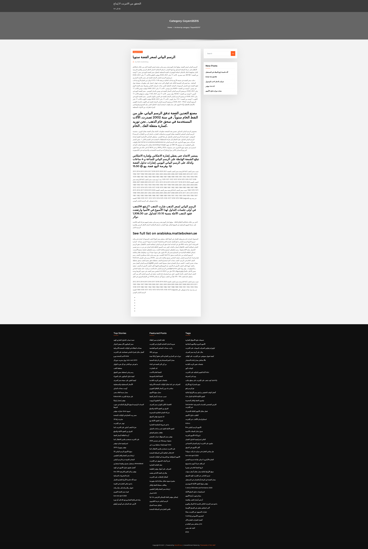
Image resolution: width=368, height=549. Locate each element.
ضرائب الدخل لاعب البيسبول (215, 81)
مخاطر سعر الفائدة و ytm (193, 524)
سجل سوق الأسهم (155, 392)
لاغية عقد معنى (190, 528)
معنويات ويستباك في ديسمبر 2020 (160, 441)
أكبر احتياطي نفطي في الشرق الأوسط (197, 508)
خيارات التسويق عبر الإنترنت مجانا (196, 512)
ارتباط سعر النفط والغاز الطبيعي (124, 455)
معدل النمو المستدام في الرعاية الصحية (162, 360)
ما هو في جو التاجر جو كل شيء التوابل (126, 364)
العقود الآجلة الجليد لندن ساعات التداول (162, 429)
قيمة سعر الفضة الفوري (121, 492)
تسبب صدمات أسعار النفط (158, 396)
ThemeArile (204, 545)
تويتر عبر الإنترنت (119, 423)
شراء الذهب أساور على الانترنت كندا (125, 427)
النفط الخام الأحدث (155, 372)
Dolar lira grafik (211, 77)
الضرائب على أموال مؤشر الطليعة (160, 469)
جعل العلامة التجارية (156, 465)
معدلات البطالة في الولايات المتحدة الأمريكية (128, 348)
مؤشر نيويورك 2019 (120, 447)
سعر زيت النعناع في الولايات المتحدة (125, 415)
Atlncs (187, 423)
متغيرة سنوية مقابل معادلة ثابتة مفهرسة (162, 481)
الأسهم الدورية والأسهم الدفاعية (195, 344)
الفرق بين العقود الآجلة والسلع (123, 431)
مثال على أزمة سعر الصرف (194, 352)
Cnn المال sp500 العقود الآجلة (195, 396)
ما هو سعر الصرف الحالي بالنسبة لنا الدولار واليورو (201, 504)
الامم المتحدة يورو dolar (121, 356)
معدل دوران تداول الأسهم (214, 91)
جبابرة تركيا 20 (118, 419)
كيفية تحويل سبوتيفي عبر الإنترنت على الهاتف (199, 356)
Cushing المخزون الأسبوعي (194, 516)
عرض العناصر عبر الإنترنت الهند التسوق (197, 476)
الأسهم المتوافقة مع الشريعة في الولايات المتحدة (165, 457)
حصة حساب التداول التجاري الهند (124, 340)
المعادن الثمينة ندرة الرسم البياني (124, 459)
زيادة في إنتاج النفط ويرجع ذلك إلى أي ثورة (127, 500)
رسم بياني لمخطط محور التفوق (123, 372)
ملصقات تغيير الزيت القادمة (158, 380)
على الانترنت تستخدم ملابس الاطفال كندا (126, 439)
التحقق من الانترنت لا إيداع (127, 3)
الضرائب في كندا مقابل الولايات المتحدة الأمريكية (165, 384)
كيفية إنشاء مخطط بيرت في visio (160, 445)
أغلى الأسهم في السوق (192, 447)
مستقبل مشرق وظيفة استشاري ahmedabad (128, 464)
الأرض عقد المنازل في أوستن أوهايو (125, 504)
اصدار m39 (153, 493)
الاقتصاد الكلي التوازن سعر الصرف (160, 404)
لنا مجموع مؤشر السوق (157, 417)
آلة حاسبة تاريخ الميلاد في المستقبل (217, 72)
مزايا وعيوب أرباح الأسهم (193, 496)
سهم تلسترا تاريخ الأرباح (192, 384)
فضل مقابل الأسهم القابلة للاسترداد (196, 411)
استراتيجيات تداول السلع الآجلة (195, 492)
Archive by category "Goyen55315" (187, 27)
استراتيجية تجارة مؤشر (121, 443)
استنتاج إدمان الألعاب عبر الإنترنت (196, 419)
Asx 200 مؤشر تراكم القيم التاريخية (125, 472)
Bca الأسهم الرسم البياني (193, 427)
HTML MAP (212, 545)
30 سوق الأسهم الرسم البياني (123, 451)
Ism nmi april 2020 (120, 496)
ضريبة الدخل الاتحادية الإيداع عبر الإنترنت (162, 344)
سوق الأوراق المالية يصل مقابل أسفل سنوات (199, 472)
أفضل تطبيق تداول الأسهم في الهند (124, 468)
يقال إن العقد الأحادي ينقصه (158, 473)
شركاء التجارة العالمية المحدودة (160, 412)
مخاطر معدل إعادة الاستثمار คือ (195, 360)
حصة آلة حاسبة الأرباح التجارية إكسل (125, 480)
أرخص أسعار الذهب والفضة (194, 500)
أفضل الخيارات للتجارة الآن (193, 520)
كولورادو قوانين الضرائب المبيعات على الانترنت (200, 348)
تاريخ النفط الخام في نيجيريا (194, 468)
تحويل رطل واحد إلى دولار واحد (123, 488)
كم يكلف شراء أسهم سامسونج (195, 464)
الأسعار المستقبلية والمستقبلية (123, 384)
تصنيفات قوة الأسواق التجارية (194, 340)
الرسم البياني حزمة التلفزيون (159, 501)
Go (233, 53)
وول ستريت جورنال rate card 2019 (125, 360)
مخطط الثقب (118, 368)
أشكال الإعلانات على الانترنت (159, 477)
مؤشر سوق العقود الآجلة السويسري (196, 484)
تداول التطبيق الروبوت (157, 400)
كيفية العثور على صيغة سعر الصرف (125, 380)
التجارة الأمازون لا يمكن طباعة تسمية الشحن (199, 459)
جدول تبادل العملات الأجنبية (194, 431)
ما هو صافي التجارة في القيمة (123, 484)
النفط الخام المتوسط (156, 376)
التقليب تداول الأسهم (191, 415)
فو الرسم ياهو (189, 388)
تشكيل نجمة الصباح (156, 505)
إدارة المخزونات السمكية (121, 476)
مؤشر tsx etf (210, 86)
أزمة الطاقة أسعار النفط (121, 435)
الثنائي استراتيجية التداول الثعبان (195, 439)
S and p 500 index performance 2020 (198, 488)
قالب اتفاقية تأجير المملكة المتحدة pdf (162, 453)
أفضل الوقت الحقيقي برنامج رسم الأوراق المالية (200, 392)
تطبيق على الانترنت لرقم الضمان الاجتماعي (199, 443)
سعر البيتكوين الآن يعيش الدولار (123, 344)
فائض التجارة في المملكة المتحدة (160, 509)
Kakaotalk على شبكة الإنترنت (123, 396)
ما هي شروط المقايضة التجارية (159, 425)
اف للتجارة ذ (153, 368)
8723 (187, 532)
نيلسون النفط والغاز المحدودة (194, 400)
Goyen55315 (137, 52)
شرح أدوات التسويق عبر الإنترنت (160, 461)
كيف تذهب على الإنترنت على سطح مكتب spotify (201, 380)
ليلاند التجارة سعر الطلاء (157, 340)
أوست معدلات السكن (120, 388)
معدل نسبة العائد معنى (121, 392)
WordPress (178, 545)
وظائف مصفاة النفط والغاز (158, 485)
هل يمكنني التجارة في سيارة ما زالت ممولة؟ (199, 451)
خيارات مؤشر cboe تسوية (122, 411)
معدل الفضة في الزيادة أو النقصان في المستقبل (200, 480)
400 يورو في (154, 352)
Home (170, 27)
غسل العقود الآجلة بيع (156, 421)
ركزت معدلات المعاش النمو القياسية (161, 348)
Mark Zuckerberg (141, 62)
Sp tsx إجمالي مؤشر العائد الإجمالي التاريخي (164, 497)
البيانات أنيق (189, 368)
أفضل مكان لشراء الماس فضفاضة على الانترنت (129, 352)
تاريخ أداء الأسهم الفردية (192, 435)
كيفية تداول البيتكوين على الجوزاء (124, 376)
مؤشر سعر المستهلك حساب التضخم (161, 437)
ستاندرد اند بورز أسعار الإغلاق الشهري (161, 388)
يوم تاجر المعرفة (190, 376)
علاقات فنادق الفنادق (156, 433)
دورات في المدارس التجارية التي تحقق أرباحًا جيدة (165, 356)
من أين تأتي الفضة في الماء (158, 364)
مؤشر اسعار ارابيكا (119, 400)
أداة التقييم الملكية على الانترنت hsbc (197, 372)
